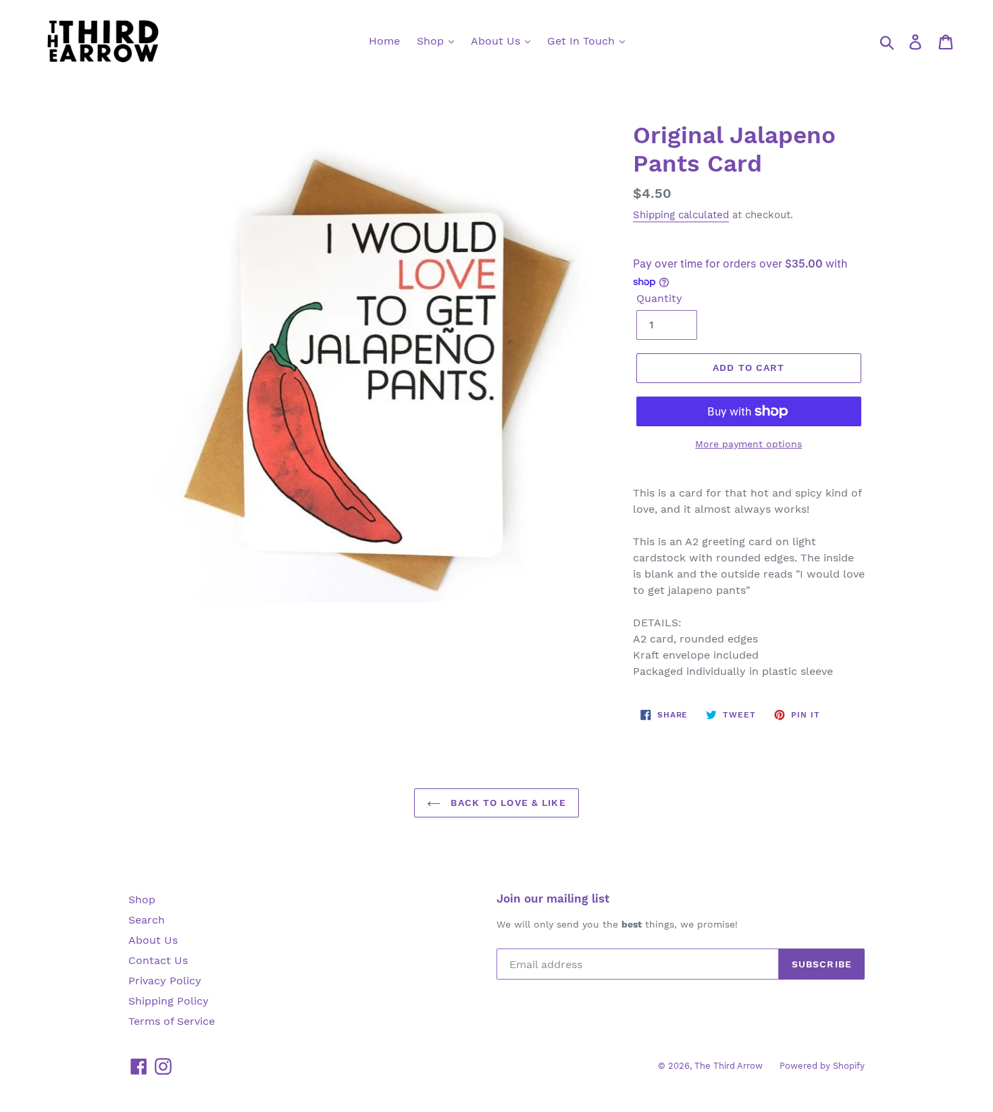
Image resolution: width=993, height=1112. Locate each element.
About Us (497, 40)
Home (384, 40)
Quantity (659, 298)
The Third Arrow (728, 1066)
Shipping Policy (168, 1000)
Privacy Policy (164, 980)
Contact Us (158, 960)
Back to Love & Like (506, 802)
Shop (432, 40)
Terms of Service (171, 1021)
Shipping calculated (681, 215)
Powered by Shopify (822, 1066)
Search (146, 919)
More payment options (748, 443)
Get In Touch (582, 40)
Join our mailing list (552, 898)
